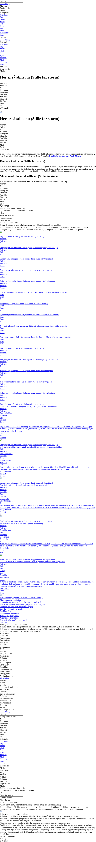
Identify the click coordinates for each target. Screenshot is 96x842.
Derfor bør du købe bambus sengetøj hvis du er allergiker (22, 604)
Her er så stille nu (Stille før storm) (13, 620)
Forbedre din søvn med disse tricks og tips (16, 607)
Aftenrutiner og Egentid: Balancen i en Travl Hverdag (21, 598)
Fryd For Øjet (5, 611)
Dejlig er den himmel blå (10, 613)
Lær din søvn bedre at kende (11, 609)
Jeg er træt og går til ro (9, 618)
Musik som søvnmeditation (10, 600)
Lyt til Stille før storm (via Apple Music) (65, 156)
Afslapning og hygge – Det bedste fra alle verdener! (20, 602)
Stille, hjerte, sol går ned (9, 616)
